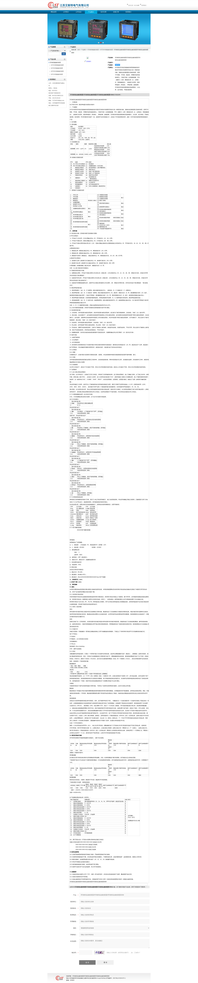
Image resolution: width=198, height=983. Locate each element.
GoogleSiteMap (101, 978)
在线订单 (116, 12)
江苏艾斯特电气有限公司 (83, 5)
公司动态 (78, 12)
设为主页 (130, 5)
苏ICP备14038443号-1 (119, 978)
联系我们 (143, 5)
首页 (78, 49)
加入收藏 (136, 5)
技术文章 (103, 12)
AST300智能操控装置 (57, 68)
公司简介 (66, 12)
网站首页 (54, 12)
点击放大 (88, 61)
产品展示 (91, 12)
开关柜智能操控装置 (55, 62)
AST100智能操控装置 (57, 74)
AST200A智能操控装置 (57, 71)
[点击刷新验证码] (99, 952)
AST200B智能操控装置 (57, 65)
